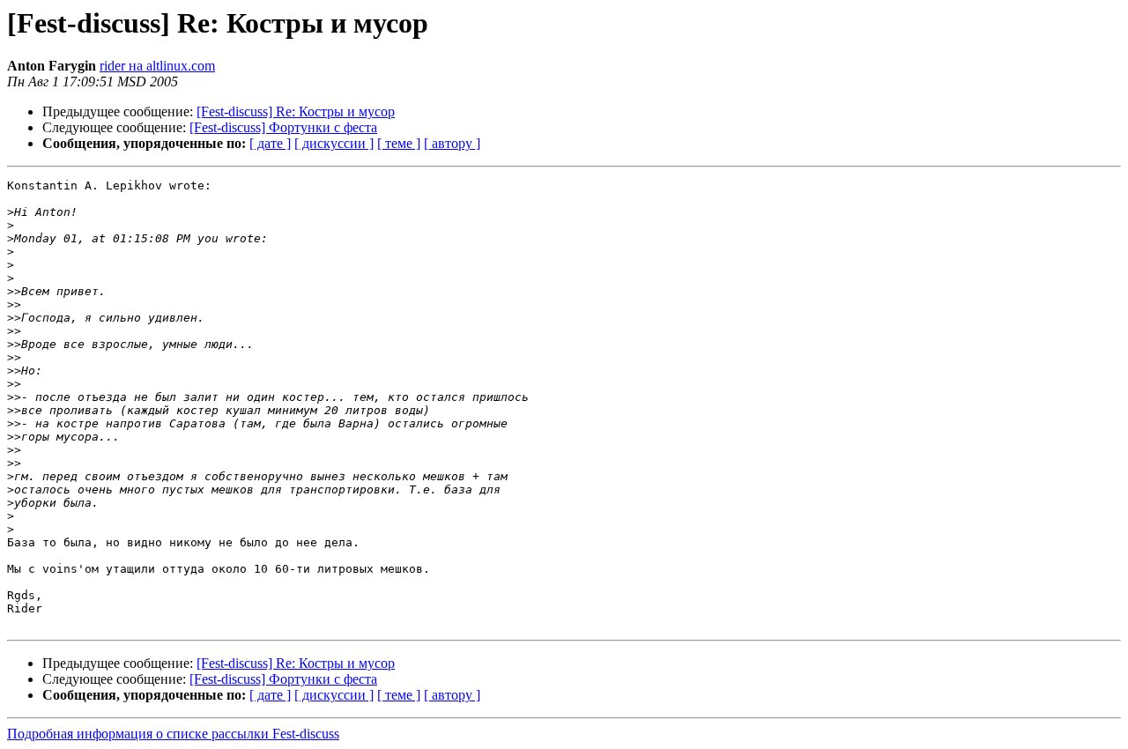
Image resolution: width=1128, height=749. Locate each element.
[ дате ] (270, 143)
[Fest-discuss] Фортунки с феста (283, 127)
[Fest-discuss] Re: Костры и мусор (296, 111)
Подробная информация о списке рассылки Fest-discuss (173, 733)
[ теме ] (398, 143)
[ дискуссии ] (334, 143)
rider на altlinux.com (157, 65)
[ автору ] (452, 143)
